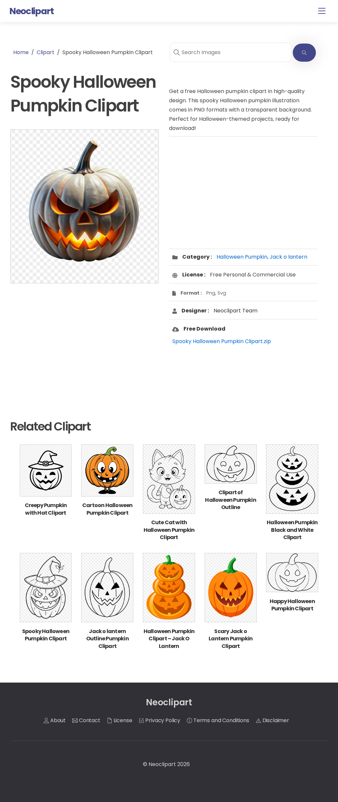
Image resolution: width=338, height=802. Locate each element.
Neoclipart (162, 764)
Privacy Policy (162, 720)
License (122, 720)
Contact (89, 720)
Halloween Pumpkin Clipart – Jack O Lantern (169, 638)
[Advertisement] (84, 341)
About (57, 720)
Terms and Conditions (220, 720)
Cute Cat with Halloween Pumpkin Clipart (169, 530)
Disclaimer (275, 720)
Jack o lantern (288, 257)
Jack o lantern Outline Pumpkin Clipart (107, 638)
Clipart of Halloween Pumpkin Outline (230, 500)
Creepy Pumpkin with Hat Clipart (46, 508)
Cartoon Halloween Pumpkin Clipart (107, 508)
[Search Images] (304, 53)
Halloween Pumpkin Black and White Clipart (292, 530)
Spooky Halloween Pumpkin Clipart (45, 634)
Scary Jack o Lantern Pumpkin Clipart (231, 638)
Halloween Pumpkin (242, 257)
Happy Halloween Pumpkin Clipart (292, 604)
